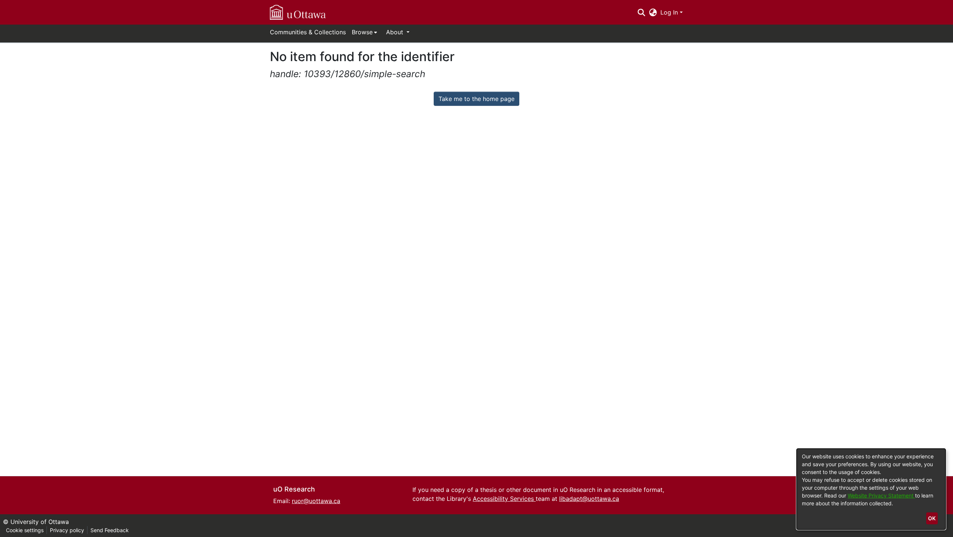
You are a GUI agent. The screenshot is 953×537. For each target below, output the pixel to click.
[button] (298, 12)
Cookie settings (25, 530)
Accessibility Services (504, 498)
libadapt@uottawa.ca (589, 498)
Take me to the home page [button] (476, 98)
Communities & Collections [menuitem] (308, 32)
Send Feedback (109, 530)
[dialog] (871, 489)
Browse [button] (362, 32)
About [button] (395, 32)
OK (932, 518)
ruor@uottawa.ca (316, 501)
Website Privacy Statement (881, 495)
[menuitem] (364, 32)
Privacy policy (67, 530)
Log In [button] (670, 12)
